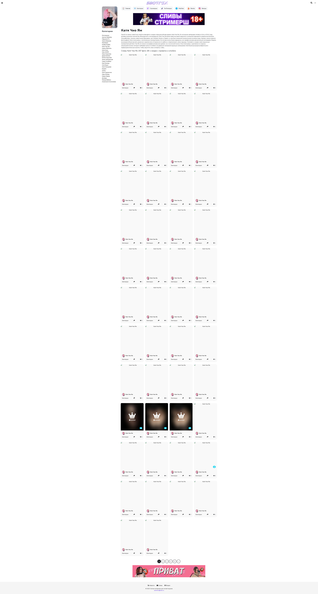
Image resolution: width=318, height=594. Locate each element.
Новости (152, 585)
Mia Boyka (105, 43)
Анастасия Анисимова (109, 82)
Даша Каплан (106, 56)
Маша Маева (106, 76)
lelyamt (104, 69)
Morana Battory (106, 80)
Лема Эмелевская (107, 59)
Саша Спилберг (106, 61)
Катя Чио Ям (106, 46)
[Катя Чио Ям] (132, 67)
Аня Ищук (105, 65)
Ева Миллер (105, 63)
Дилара (104, 78)
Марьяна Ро (105, 39)
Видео (168, 585)
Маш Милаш (105, 74)
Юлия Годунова (107, 58)
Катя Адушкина (107, 72)
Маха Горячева (106, 54)
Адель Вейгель (106, 48)
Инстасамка (105, 35)
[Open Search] (311, 3)
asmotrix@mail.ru (159, 590)
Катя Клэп (105, 50)
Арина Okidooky (107, 37)
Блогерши (125, 88)
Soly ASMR (105, 52)
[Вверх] (313, 590)
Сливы (160, 585)
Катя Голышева (106, 67)
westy (104, 71)
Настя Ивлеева (106, 41)
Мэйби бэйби (106, 45)
